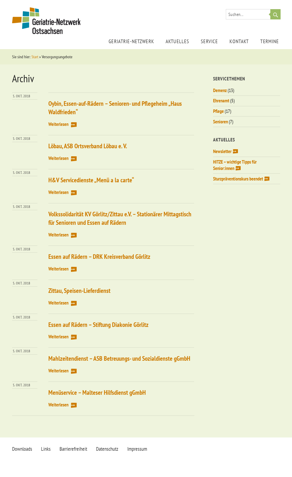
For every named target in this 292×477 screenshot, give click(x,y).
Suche (275, 14)
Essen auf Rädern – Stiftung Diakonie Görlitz (98, 324)
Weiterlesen (58, 124)
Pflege (218, 111)
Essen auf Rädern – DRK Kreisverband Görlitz (99, 256)
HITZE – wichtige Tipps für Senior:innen (235, 165)
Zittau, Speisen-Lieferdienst (79, 290)
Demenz (220, 90)
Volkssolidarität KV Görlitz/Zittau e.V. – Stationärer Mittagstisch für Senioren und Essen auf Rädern (119, 218)
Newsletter (222, 151)
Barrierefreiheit (73, 448)
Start (34, 56)
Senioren (220, 122)
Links (46, 448)
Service (209, 41)
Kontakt (239, 41)
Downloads (22, 448)
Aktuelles (177, 41)
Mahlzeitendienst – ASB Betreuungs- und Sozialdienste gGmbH (119, 358)
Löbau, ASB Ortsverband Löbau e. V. (87, 146)
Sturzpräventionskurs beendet (238, 179)
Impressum (137, 448)
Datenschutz (107, 448)
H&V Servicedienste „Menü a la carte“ (91, 180)
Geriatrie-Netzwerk (131, 41)
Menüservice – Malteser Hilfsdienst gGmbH (97, 392)
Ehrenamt (221, 101)
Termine (269, 41)
